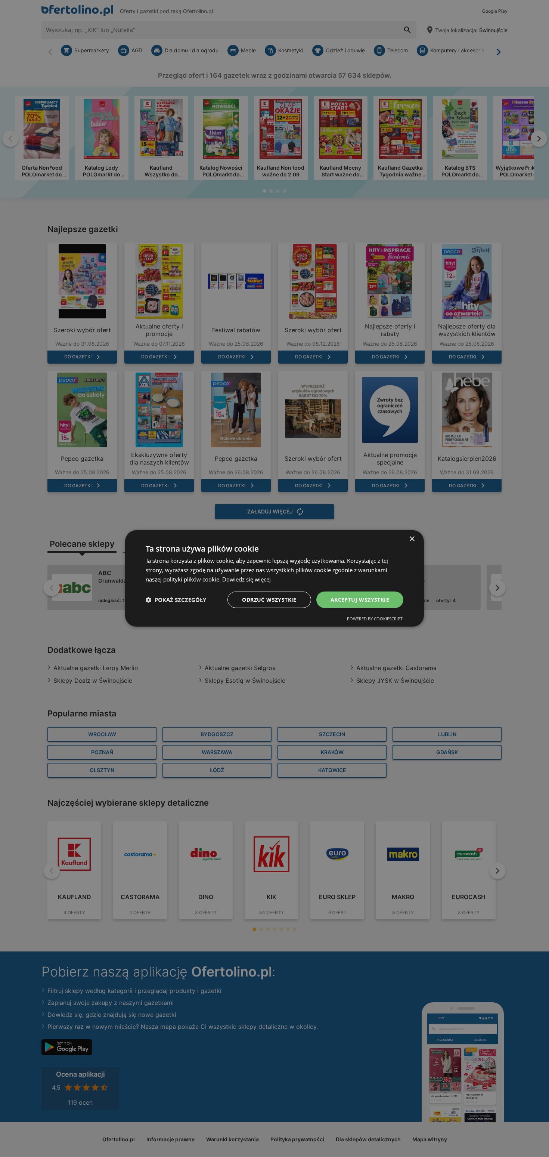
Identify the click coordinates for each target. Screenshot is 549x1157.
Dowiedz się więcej (246, 579)
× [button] (412, 539)
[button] (176, 600)
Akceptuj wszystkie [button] (360, 599)
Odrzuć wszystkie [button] (269, 599)
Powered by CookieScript (375, 618)
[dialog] (274, 578)
